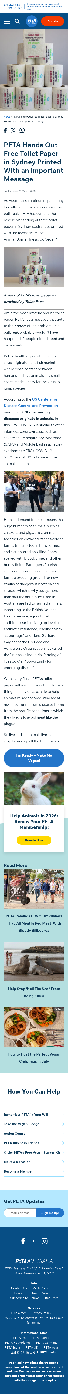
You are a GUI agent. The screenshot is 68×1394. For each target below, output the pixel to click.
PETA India (12, 1347)
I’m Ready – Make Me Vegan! (34, 758)
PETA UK (32, 1347)
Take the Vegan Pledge (21, 1124)
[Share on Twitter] (13, 131)
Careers (19, 1293)
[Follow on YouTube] (34, 1241)
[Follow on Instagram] (45, 1241)
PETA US (19, 1337)
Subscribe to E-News (24, 1298)
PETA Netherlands (18, 1342)
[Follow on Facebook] (23, 1241)
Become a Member (18, 1171)
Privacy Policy (41, 1313)
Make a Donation (17, 1162)
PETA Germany (46, 1342)
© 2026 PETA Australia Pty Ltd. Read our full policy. (34, 1320)
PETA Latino (48, 1352)
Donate (52, 21)
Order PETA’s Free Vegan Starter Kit (32, 1152)
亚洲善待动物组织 (23, 1352)
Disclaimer (18, 1313)
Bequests (51, 1298)
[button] (17, 21)
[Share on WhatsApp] (22, 131)
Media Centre (42, 1288)
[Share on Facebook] (5, 131)
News (7, 116)
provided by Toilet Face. (24, 301)
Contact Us (19, 1288)
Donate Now (34, 840)
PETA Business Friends (21, 1143)
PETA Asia (51, 1347)
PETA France (40, 1337)
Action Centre (14, 1133)
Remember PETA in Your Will (26, 1114)
